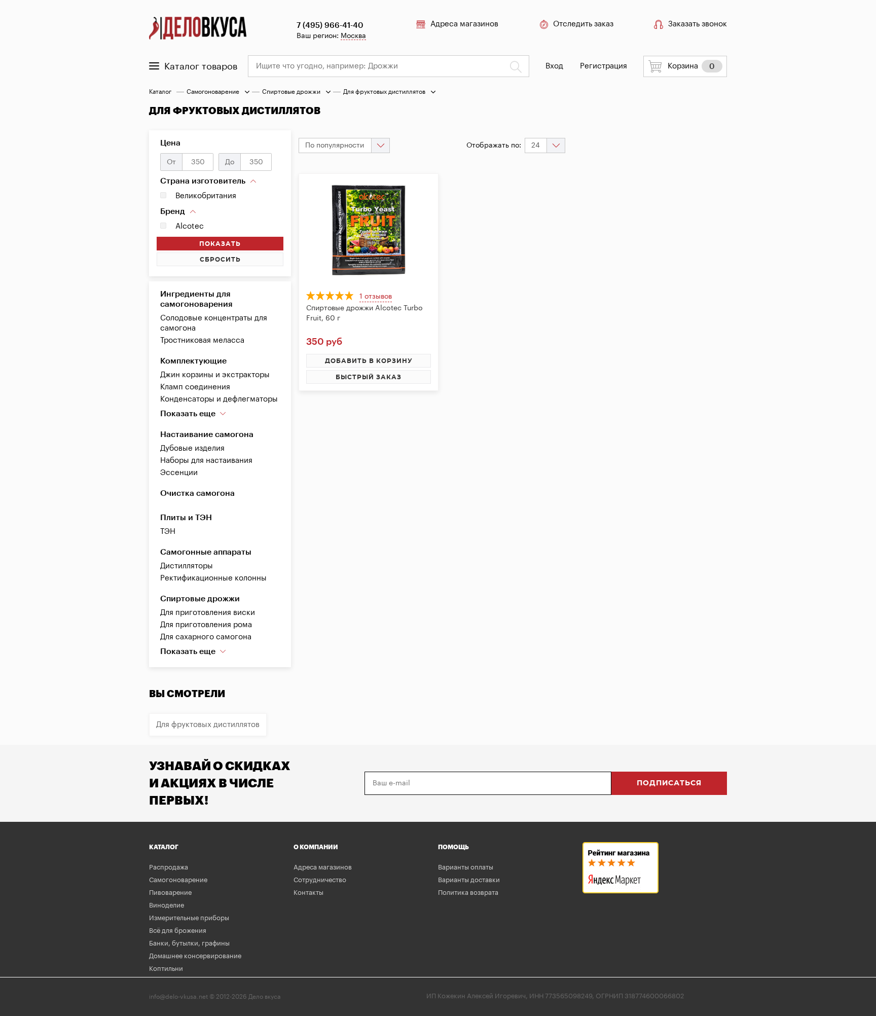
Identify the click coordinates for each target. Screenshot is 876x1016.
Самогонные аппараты (205, 552)
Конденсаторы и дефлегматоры (219, 399)
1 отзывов (375, 296)
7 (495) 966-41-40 (330, 25)
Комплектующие (193, 361)
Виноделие (166, 905)
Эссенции (179, 473)
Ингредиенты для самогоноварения (196, 299)
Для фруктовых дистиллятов (208, 725)
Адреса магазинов (464, 24)
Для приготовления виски (207, 612)
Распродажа (168, 867)
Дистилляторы (186, 566)
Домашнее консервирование (195, 956)
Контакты (308, 892)
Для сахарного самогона (205, 637)
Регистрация (603, 66)
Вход (554, 66)
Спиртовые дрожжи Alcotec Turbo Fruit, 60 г (364, 313)
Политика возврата (468, 892)
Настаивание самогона (206, 434)
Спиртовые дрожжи (291, 92)
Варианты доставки (469, 880)
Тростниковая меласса (202, 340)
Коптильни (166, 968)
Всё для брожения (177, 930)
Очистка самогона (197, 493)
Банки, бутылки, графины (189, 943)
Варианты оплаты (465, 867)
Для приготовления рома (206, 625)
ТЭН (167, 531)
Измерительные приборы (189, 918)
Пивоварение (170, 892)
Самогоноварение (213, 92)
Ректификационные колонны (213, 578)
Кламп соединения (195, 387)
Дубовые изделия (192, 448)
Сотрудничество (320, 880)
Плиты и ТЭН (186, 518)
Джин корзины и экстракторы (215, 375)
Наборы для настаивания (206, 460)
